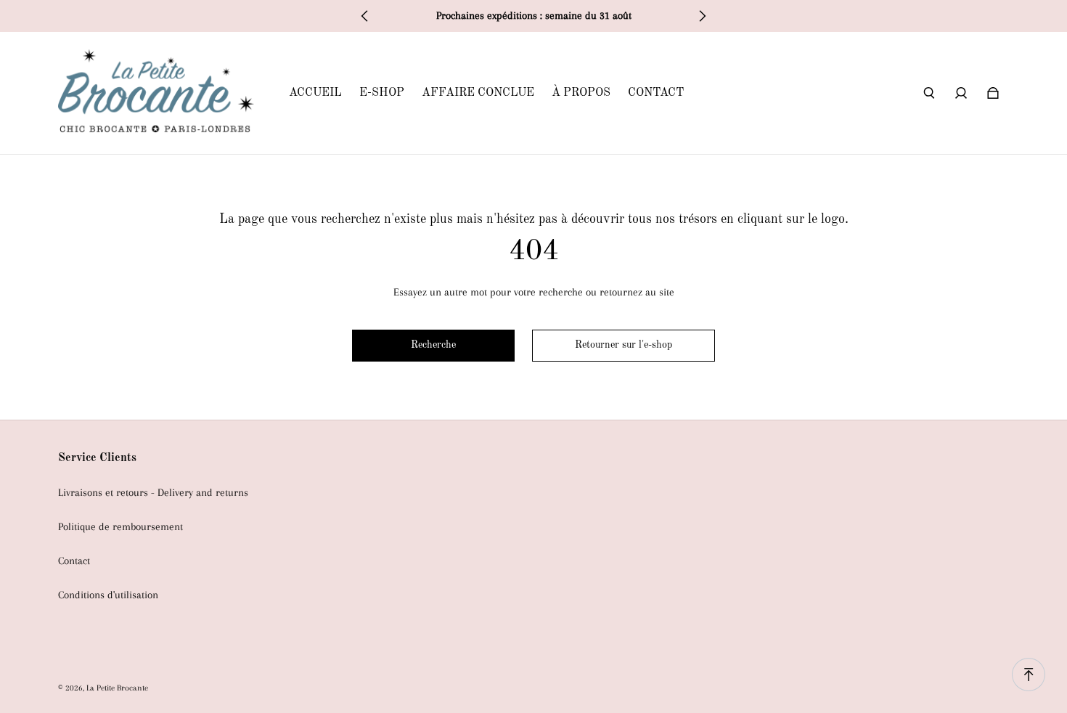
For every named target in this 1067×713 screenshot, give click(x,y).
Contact (74, 561)
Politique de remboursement (120, 527)
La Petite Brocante (117, 688)
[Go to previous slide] (365, 16)
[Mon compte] (961, 93)
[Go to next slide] (701, 16)
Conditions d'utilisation (108, 595)
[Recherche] (929, 93)
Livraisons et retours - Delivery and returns (153, 492)
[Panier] (993, 93)
